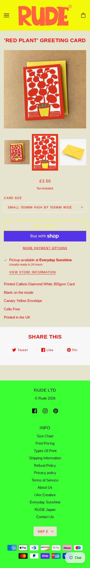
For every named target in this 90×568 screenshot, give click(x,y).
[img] (34, 410)
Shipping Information (45, 458)
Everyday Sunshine (55, 260)
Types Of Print (45, 451)
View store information (32, 272)
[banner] (45, 15)
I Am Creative (45, 495)
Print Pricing (45, 443)
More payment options (45, 248)
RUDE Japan (45, 510)
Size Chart (45, 436)
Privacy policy (45, 473)
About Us (45, 487)
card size (13, 198)
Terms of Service (45, 480)
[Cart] (84, 15)
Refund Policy (45, 465)
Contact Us (45, 517)
